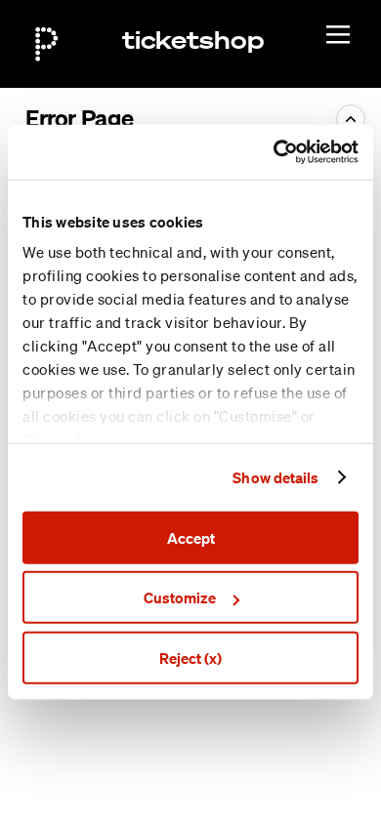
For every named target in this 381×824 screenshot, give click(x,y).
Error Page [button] (79, 118)
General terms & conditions (274, 771)
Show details (275, 477)
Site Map (217, 750)
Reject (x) (190, 657)
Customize (180, 597)
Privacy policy (232, 794)
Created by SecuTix (250, 727)
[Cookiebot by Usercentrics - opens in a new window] (274, 152)
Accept (191, 537)
